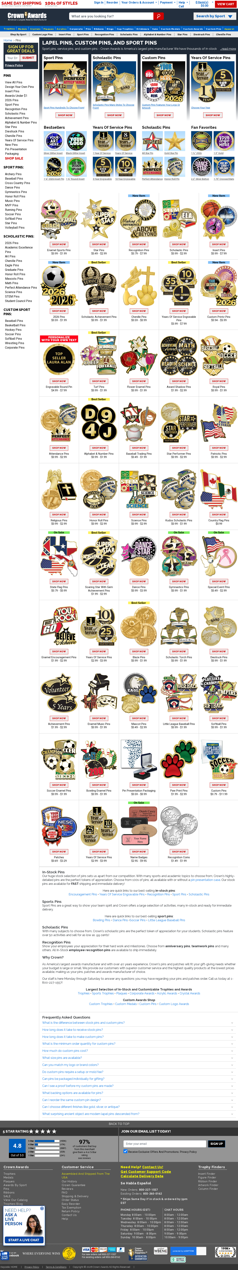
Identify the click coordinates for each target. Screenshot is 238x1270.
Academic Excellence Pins (19, 250)
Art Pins (10, 256)
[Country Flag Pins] (219, 489)
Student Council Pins (18, 301)
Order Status (70, 1199)
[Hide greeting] (42, 1208)
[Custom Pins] (219, 759)
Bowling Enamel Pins (98, 790)
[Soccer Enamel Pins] (59, 759)
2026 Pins (11, 100)
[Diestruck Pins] (219, 626)
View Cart (225, 4)
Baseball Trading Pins (139, 453)
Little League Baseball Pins (179, 724)
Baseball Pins (14, 178)
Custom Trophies (101, 1004)
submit (28, 58)
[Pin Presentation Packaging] (139, 759)
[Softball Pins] (219, 692)
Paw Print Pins (179, 790)
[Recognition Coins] (179, 826)
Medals (22, 29)
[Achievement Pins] (59, 692)
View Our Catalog (16, 1199)
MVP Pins (11, 205)
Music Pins (12, 201)
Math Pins (11, 283)
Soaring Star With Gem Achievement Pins (99, 589)
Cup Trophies (125, 29)
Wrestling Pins (14, 343)
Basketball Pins (15, 325)
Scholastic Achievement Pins (99, 317)
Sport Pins (12, 104)
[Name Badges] (139, 826)
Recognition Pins (16, 109)
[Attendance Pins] (59, 422)
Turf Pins (99, 387)
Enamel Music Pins (99, 724)
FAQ (64, 1192)
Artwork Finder (208, 1185)
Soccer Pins (13, 214)
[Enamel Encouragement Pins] (59, 626)
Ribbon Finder (207, 1181)
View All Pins (13, 82)
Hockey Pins (13, 330)
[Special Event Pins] (219, 555)
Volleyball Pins (15, 227)
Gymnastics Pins (16, 192)
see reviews (84, 1158)
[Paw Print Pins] (179, 759)
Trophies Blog (13, 1203)
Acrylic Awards (167, 993)
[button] (228, 49)
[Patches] (59, 826)
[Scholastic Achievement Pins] (99, 285)
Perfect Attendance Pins (21, 287)
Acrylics (62, 29)
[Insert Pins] (219, 219)
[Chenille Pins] (139, 285)
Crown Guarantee (74, 1185)
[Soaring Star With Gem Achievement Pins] (99, 555)
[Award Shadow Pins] (179, 355)
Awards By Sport (15, 1185)
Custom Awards (193, 29)
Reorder (112, 2)
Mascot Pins (138, 724)
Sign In (98, 2)
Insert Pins (12, 91)
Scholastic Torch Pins (179, 657)
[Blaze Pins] (139, 626)
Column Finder (208, 1188)
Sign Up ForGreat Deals (21, 49)
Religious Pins (59, 520)
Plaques (49, 29)
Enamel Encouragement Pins (59, 657)
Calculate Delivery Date (142, 1176)
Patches (59, 857)
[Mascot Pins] (139, 692)
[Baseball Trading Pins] (139, 422)
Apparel (229, 29)
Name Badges (139, 857)
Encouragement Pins (83, 894)
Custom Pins (213, 29)
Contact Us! (152, 1167)
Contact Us (69, 1215)
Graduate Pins (14, 270)
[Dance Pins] (139, 555)
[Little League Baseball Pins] (179, 692)
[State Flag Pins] (59, 555)
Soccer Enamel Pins (59, 790)
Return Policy (71, 1211)
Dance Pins (12, 187)
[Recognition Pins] (139, 219)
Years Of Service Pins (19, 140)
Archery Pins (13, 174)
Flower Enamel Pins (139, 387)
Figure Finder (207, 1177)
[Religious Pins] (59, 489)
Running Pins (13, 210)
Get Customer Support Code (146, 1172)
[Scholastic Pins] (179, 219)
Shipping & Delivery (75, 1196)
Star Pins (11, 127)
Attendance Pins (59, 453)
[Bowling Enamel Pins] (99, 759)
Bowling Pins (101, 920)
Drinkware (142, 29)
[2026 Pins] (59, 285)
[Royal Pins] (219, 355)
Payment (166, 2)
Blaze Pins (139, 657)
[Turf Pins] (99, 355)
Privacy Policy (14, 65)
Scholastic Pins (15, 113)
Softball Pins (13, 218)
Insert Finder (206, 1173)
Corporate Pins (15, 347)
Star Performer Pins (179, 453)
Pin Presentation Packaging (16, 151)
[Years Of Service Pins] (99, 626)
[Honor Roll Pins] (99, 489)
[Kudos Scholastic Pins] (179, 489)
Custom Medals (170, 29)
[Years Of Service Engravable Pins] (179, 285)
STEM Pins (12, 296)
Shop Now (65, 115)
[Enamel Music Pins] (99, 692)
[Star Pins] (99, 219)
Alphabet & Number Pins (21, 122)
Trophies (9, 28)
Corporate (76, 29)
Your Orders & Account (138, 2)
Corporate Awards (142, 993)
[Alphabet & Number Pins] (99, 422)
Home (8, 40)
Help (182, 2)
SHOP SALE (14, 158)
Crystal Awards (190, 993)
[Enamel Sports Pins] (59, 219)
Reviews (67, 1188)
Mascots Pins (14, 278)
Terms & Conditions (56, 1267)
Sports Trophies (103, 993)
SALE (7, 1196)
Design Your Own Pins (19, 87)
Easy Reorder (71, 1203)
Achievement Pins (17, 118)
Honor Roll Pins (15, 196)
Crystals (35, 29)
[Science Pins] (139, 489)
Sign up (216, 1144)
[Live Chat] (4, 1256)
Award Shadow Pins (179, 387)
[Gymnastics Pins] (179, 555)
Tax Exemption (71, 1207)
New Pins (11, 145)
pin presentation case (205, 880)
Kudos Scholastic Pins (178, 520)
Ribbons (99, 29)
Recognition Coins (179, 857)
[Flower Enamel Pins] (139, 355)
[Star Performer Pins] (179, 422)
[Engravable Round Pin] (59, 355)
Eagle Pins (12, 265)
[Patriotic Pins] (219, 422)
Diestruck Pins (14, 131)
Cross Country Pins (17, 183)
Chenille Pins (13, 136)
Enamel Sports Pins (59, 250)
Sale (155, 29)
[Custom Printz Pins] (219, 285)
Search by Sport (210, 16)
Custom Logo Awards (174, 1004)
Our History (69, 1181)
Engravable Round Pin (59, 387)
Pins (88, 29)
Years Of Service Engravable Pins (179, 318)
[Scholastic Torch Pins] (179, 626)
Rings (110, 29)
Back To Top (119, 1124)
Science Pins (13, 292)
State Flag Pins (59, 587)
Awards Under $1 (16, 96)
